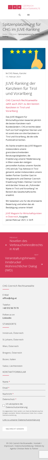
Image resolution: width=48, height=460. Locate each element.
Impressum (8, 446)
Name (6, 381)
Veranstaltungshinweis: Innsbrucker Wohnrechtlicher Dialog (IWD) (21, 264)
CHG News (13, 34)
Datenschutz (9, 399)
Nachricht (8, 394)
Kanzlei (22, 73)
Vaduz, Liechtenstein (12, 366)
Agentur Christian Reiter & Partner (24, 448)
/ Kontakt (37, 443)
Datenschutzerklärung (24, 446)
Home (5, 34)
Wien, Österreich (11, 346)
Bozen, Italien (9, 359)
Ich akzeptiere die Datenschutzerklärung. (17, 406)
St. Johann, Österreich (13, 339)
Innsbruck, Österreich (13, 333)
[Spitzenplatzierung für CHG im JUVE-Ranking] (24, 58)
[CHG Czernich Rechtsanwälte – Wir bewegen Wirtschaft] (24, 7)
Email (6, 387)
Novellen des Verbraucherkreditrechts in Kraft (26, 245)
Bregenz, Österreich (12, 352)
